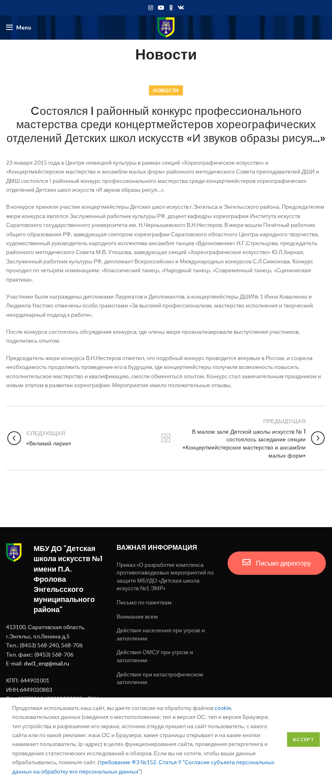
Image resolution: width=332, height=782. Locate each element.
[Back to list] (166, 438)
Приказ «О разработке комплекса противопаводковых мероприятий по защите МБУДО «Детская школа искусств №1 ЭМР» (165, 576)
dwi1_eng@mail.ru (46, 663)
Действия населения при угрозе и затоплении (161, 634)
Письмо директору (283, 563)
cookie (223, 707)
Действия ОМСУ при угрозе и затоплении (155, 655)
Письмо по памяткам (144, 602)
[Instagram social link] (150, 7)
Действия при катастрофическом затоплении (160, 678)
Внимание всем (137, 616)
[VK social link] (181, 7)
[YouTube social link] (161, 7)
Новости (166, 90)
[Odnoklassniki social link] (171, 7)
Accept (303, 739)
